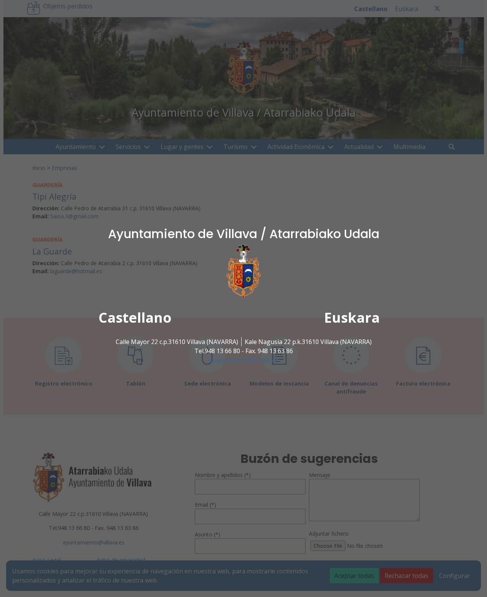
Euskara (352, 317)
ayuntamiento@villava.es (243, 360)
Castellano (135, 317)
